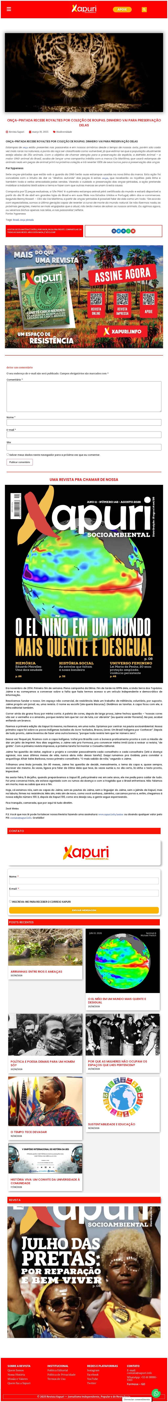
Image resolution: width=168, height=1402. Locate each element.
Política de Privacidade (61, 1374)
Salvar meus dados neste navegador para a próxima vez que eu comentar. (54, 455)
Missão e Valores (18, 1378)
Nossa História (16, 1374)
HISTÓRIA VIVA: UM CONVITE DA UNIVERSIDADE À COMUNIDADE (45, 1181)
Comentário (15, 380)
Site (9, 442)
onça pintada (27, 219)
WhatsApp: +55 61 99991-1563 (142, 1378)
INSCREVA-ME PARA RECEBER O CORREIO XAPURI (41, 901)
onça (26, 147)
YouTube (92, 1378)
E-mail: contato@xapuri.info (139, 1372)
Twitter (91, 1383)
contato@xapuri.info (21, 817)
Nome (11, 417)
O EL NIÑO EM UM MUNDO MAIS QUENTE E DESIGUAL (117, 1001)
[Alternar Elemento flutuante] (156, 1393)
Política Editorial (57, 1370)
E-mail (11, 430)
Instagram (93, 1370)
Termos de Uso (56, 1378)
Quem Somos (16, 1370)
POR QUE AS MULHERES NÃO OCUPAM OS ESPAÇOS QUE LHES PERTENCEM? (117, 1063)
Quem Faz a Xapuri (19, 1383)
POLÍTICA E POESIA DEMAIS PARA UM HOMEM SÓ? (43, 1063)
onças (105, 178)
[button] (144, 9)
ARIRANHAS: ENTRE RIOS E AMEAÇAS (36, 971)
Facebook (93, 1374)
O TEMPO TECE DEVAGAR (29, 1132)
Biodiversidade (64, 131)
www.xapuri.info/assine (110, 814)
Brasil (16, 219)
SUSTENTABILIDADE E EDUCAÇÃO (111, 1124)
